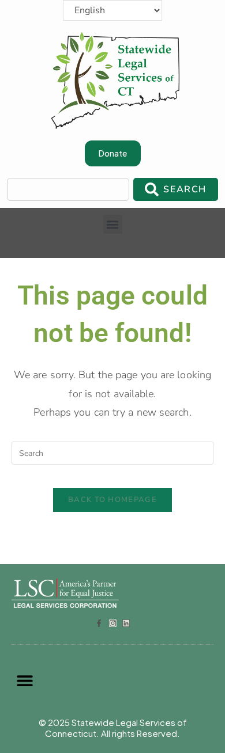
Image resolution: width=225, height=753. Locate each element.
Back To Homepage (112, 500)
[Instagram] (113, 623)
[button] (112, 224)
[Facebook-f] (99, 623)
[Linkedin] (126, 623)
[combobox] (68, 189)
